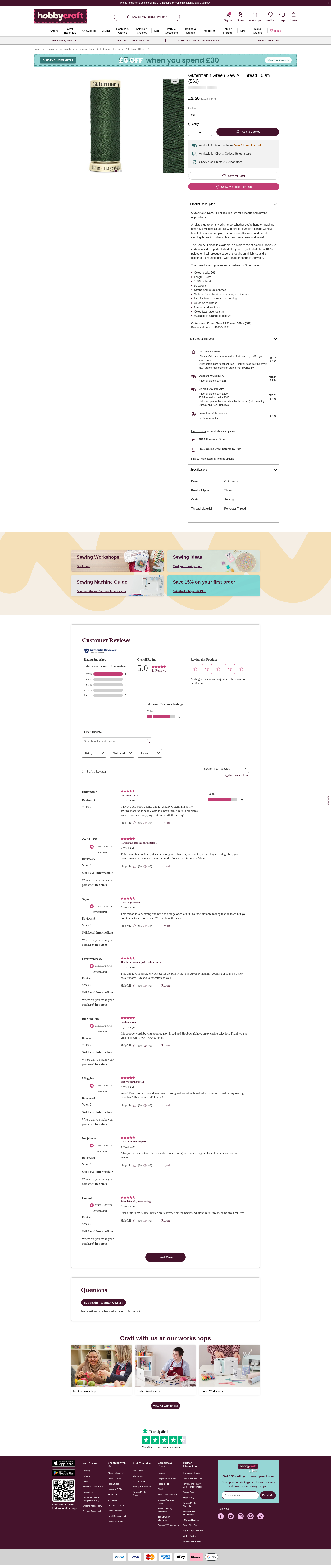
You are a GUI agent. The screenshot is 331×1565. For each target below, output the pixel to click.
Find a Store (113, 1484)
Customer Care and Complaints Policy (92, 1499)
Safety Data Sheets (192, 1541)
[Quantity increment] (208, 132)
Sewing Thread (87, 49)
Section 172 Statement (168, 1525)
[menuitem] (54, 31)
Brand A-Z (112, 1494)
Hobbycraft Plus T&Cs (193, 1478)
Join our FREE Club (268, 40)
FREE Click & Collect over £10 (131, 40)
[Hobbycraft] (60, 17)
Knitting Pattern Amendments (190, 1513)
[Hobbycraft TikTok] (260, 1516)
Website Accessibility (92, 1506)
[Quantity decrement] (192, 132)
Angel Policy (188, 1497)
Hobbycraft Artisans (142, 1487)
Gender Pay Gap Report (166, 1501)
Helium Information (116, 1521)
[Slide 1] (115, 171)
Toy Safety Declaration (193, 1530)
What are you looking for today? (149, 16)
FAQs (85, 1481)
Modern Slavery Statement (165, 1510)
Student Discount (116, 1505)
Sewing (50, 49)
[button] (105, 126)
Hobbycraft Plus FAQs (93, 1487)
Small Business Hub (117, 1516)
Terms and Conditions (193, 1473)
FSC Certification (191, 1520)
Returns (86, 1476)
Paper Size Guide (191, 1525)
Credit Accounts (115, 1511)
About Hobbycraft (116, 1473)
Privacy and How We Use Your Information (192, 1485)
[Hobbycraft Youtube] (231, 1516)
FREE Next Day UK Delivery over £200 (199, 40)
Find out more (198, 431)
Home (37, 49)
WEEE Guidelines (191, 1536)
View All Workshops (165, 1405)
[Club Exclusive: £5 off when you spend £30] (165, 60)
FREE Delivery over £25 (63, 40)
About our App (114, 1478)
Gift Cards (112, 1500)
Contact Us (88, 1492)
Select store (243, 153)
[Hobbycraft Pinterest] (250, 1516)
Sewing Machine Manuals (190, 1504)
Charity (161, 1489)
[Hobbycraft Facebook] (221, 1516)
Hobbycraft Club (115, 1489)
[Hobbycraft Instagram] (241, 1516)
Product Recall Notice (93, 1511)
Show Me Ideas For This (236, 186)
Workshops (138, 1476)
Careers (162, 1473)
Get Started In (139, 1481)
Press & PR (163, 1484)
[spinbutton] (200, 132)
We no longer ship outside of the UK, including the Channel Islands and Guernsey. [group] (165, 2)
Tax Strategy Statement (164, 1518)
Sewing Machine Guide (140, 1493)
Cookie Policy (189, 1492)
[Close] (328, 3)
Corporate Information (168, 1478)
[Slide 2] (120, 171)
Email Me (268, 1495)
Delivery (86, 1470)
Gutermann (231, 481)
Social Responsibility (167, 1494)
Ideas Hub (138, 1470)
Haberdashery (66, 49)
